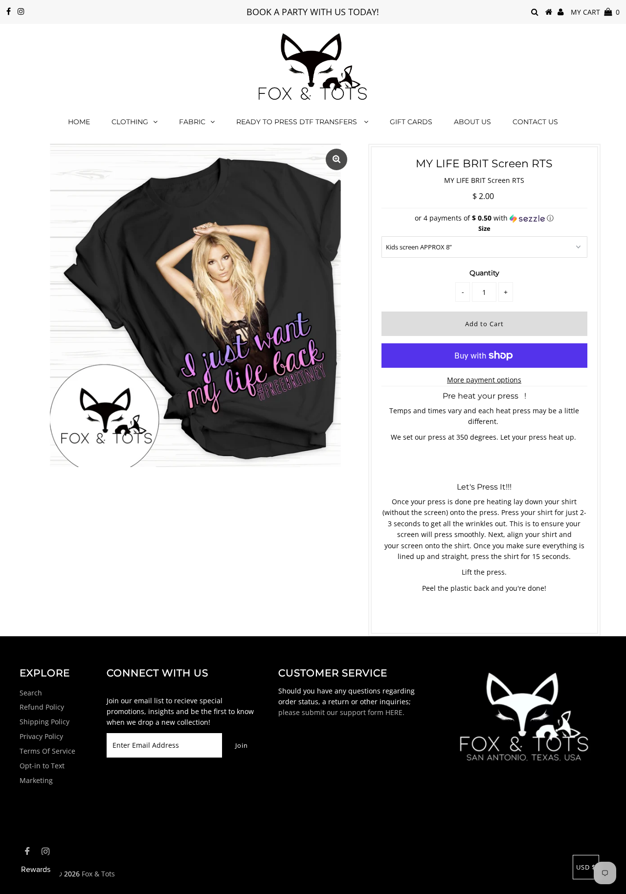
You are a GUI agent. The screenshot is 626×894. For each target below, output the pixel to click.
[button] (484, 218)
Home (79, 121)
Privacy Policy (41, 736)
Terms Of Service (47, 751)
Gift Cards (411, 121)
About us (472, 121)
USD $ (586, 867)
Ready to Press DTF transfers (297, 121)
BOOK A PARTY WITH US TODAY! (312, 12)
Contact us (535, 121)
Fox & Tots (98, 873)
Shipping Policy (44, 721)
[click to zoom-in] (336, 159)
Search (31, 692)
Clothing (130, 121)
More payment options (484, 379)
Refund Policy (42, 707)
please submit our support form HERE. (341, 712)
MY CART (595, 12)
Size (484, 228)
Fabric (192, 121)
